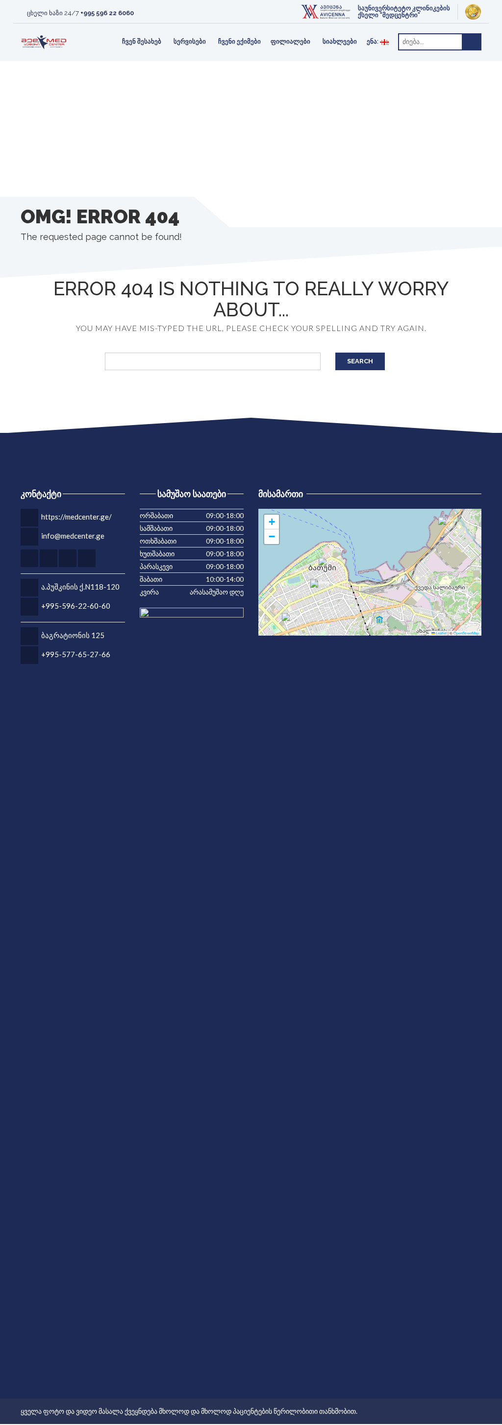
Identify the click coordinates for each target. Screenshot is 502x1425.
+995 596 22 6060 (107, 13)
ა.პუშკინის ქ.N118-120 (80, 586)
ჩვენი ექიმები (239, 41)
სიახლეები (340, 41)
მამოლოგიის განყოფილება (427, 28)
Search (360, 361)
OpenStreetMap (466, 633)
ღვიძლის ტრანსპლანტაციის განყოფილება (255, 29)
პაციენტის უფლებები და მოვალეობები (416, 29)
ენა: (373, 41)
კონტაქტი (66, 28)
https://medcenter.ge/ (76, 516)
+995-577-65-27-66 (75, 654)
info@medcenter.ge (72, 535)
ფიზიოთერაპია (75, 28)
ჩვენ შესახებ (141, 41)
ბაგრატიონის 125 (72, 635)
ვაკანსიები (234, 28)
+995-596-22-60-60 (75, 605)
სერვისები (190, 41)
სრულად (120, 29)
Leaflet (441, 633)
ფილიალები (290, 41)
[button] (320, 589)
